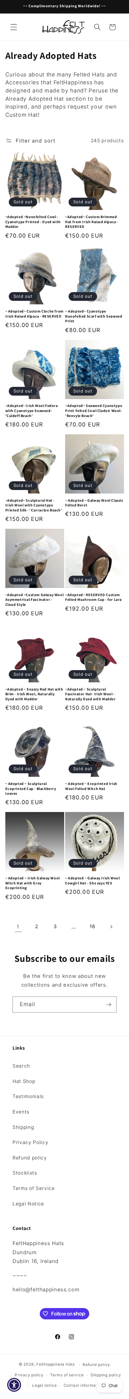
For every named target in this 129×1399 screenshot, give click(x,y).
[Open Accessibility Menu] (14, 1385)
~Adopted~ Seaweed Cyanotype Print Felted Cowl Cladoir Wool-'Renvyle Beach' (93, 410)
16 (92, 926)
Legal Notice (28, 1204)
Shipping (23, 1127)
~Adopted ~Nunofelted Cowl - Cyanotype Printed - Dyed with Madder (33, 221)
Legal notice (44, 1385)
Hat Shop (24, 1081)
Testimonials (28, 1096)
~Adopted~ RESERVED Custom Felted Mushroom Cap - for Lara (93, 597)
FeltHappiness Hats (55, 1364)
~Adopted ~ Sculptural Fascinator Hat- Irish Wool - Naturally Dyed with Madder (90, 694)
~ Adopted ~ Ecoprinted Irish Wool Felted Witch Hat (91, 786)
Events (21, 1112)
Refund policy (30, 1158)
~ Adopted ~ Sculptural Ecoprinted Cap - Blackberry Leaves (30, 788)
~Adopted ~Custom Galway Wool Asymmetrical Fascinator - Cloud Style (34, 599)
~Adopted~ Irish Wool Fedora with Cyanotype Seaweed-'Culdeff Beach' (31, 410)
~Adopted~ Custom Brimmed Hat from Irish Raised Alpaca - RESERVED (91, 221)
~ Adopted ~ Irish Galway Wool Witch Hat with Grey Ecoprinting (32, 883)
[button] (13, 27)
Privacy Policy (30, 1142)
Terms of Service (34, 1188)
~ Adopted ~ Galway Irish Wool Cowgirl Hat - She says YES (92, 880)
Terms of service (67, 1375)
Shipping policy (105, 1375)
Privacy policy (29, 1375)
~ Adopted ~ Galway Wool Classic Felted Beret (94, 503)
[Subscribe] (108, 1004)
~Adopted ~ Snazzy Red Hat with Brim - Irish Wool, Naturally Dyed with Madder (34, 694)
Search (21, 1066)
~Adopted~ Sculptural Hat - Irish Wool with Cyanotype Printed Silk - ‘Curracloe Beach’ (33, 505)
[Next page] (110, 926)
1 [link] (18, 926)
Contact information (84, 1385)
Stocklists (25, 1173)
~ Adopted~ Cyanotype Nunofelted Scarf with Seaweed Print (93, 316)
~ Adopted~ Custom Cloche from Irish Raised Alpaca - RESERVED (34, 314)
